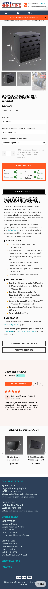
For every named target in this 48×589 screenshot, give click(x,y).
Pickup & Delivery (24, 350)
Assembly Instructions (24, 344)
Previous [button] (2, 453)
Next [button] (45, 453)
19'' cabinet (13, 230)
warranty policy (12, 324)
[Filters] (35, 384)
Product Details (24, 192)
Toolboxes (9, 331)
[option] (13, 452)
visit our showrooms (27, 331)
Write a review (18, 384)
